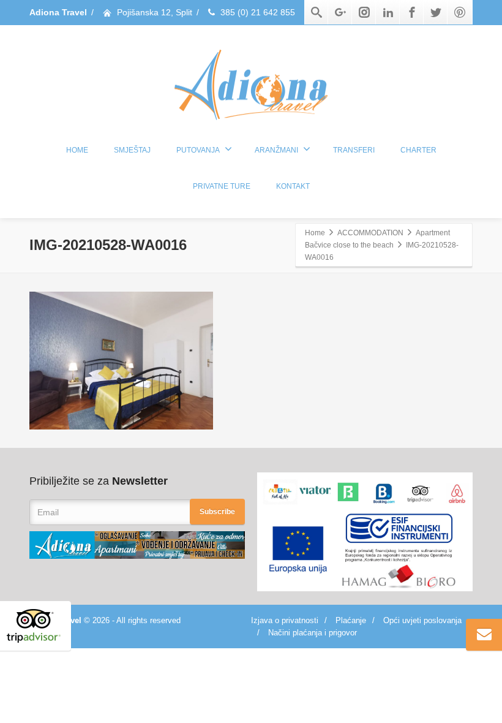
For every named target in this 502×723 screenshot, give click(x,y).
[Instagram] (364, 12)
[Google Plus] (340, 12)
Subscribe (217, 511)
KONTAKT (293, 186)
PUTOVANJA (198, 150)
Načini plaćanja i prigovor (312, 632)
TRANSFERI (354, 150)
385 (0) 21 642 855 (257, 12)
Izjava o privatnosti (284, 620)
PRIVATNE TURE (221, 186)
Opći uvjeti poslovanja (422, 620)
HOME (77, 150)
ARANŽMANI (276, 150)
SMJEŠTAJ (132, 150)
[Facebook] (412, 12)
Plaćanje (350, 620)
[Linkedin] (388, 12)
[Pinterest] (460, 12)
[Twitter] (436, 12)
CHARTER (418, 150)
